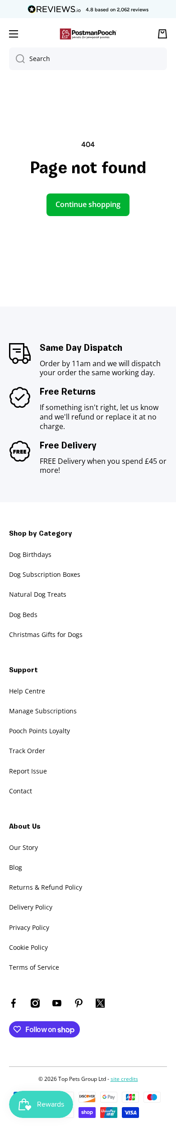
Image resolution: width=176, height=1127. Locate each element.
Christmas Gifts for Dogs (46, 634)
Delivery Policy (30, 907)
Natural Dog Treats (37, 594)
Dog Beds (23, 614)
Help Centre (27, 691)
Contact (20, 791)
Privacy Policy (29, 927)
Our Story (23, 847)
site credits (124, 1079)
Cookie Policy (28, 947)
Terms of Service (34, 967)
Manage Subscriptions (43, 711)
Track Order (27, 750)
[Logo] (88, 34)
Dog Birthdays (30, 554)
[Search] (17, 58)
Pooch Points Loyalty (39, 730)
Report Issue (28, 771)
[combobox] (88, 58)
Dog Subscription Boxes (44, 574)
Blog (15, 867)
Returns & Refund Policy (45, 887)
